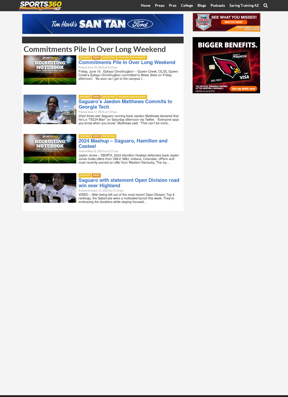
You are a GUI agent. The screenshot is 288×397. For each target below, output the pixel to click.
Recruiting (109, 58)
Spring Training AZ (244, 5)
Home (146, 5)
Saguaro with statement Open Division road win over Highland (129, 182)
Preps (159, 5)
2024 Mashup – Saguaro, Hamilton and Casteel (123, 143)
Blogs (202, 5)
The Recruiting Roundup (132, 58)
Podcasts (218, 5)
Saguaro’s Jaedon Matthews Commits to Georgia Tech (125, 104)
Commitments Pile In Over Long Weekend (127, 62)
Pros (172, 5)
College (187, 5)
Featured (85, 58)
